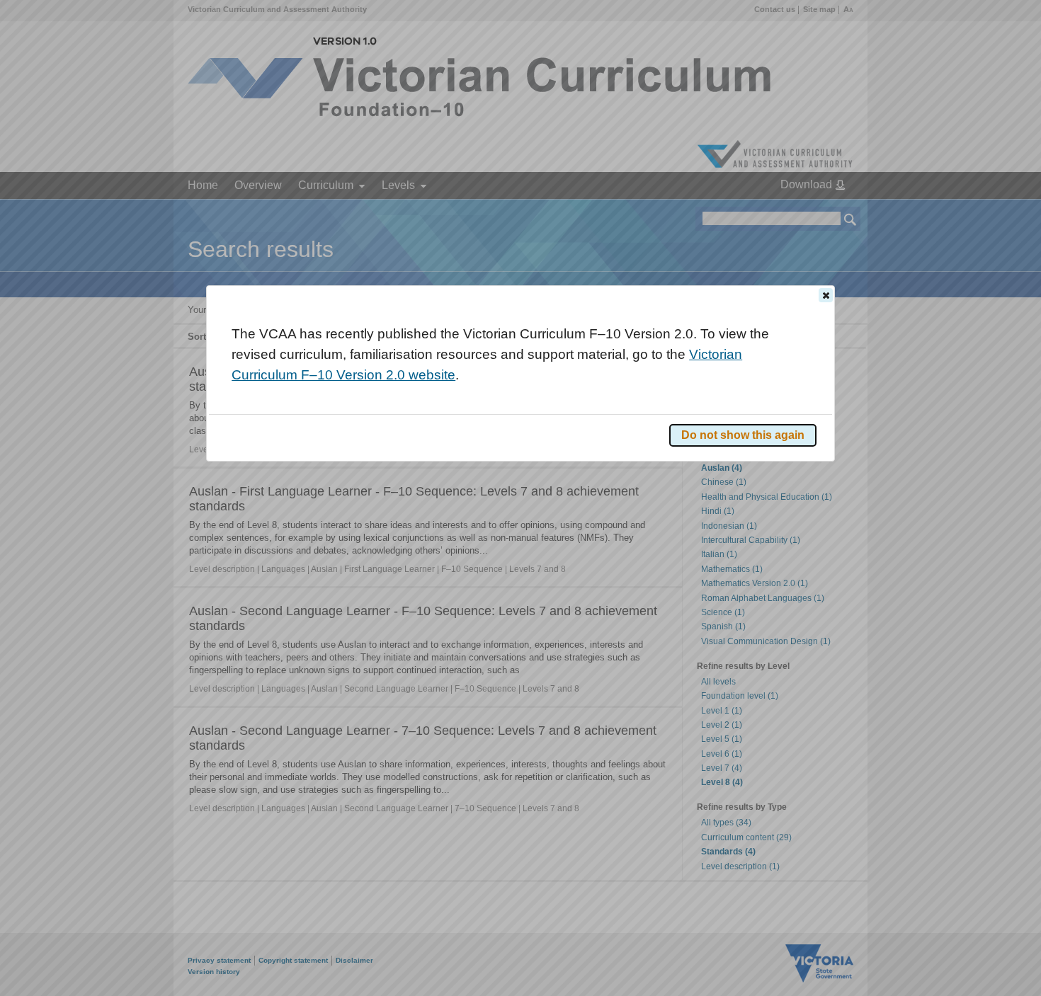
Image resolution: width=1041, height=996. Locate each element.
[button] (826, 295)
